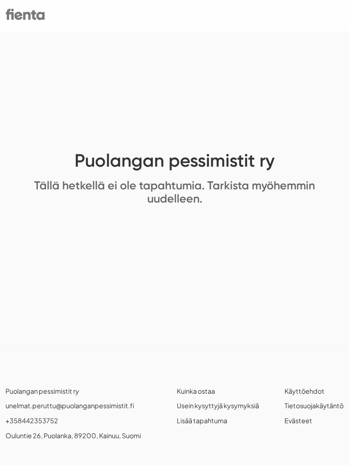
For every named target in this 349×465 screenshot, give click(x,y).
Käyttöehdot (304, 391)
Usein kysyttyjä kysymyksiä (218, 405)
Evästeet (298, 420)
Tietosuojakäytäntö (314, 405)
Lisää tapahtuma (202, 420)
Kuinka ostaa (196, 391)
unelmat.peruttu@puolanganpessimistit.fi (69, 405)
